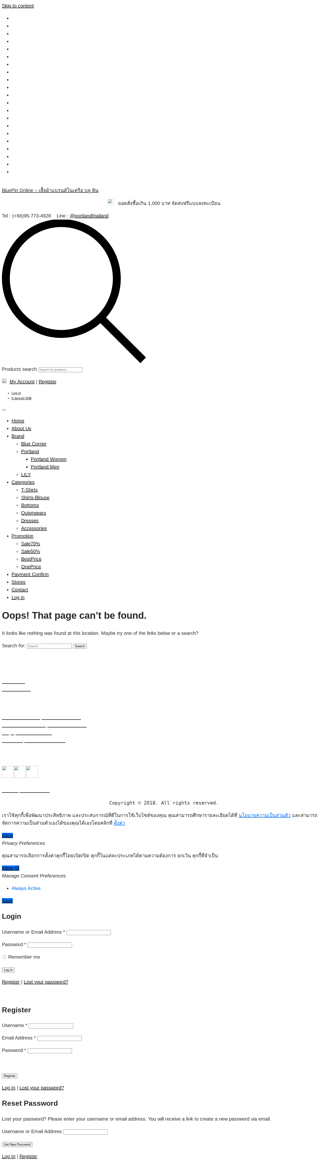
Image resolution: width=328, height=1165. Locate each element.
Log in (16, 393)
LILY (26, 474)
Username (14, 1025)
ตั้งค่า (119, 823)
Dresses (30, 520)
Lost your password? (46, 982)
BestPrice (31, 559)
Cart (16, 26)
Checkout (22, 41)
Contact (20, 49)
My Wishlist (24, 87)
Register (47, 381)
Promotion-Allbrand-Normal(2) (43, 133)
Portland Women (29, 95)
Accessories (34, 528)
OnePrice (31, 566)
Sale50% (30, 551)
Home (18, 64)
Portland (30, 451)
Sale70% (30, 543)
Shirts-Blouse (35, 497)
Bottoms (30, 505)
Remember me (23, 957)
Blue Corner (34, 443)
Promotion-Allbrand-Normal (40, 125)
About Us (21, 428)
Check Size (24, 33)
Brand (18, 436)
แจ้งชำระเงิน (25, 171)
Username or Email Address (33, 932)
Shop (17, 148)
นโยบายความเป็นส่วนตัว (37, 164)
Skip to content (18, 5)
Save (7, 900)
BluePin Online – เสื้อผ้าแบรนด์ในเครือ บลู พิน (50, 190)
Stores (18, 156)
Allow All (10, 868)
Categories (23, 482)
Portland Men (45, 466)
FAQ (16, 56)
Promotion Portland (32, 118)
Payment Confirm (30, 574)
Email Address (19, 1037)
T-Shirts (29, 489)
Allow (7, 835)
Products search (19, 369)
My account (24, 79)
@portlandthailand (89, 215)
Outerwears (33, 513)
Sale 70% (22, 141)
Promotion (22, 102)
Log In (8, 1087)
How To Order (26, 72)
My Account (22, 381)
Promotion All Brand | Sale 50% (45, 110)
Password (14, 944)
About (18, 18)
